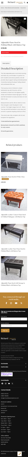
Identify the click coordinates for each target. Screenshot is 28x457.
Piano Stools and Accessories (12, 7)
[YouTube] (16, 303)
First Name (4, 316)
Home (2, 7)
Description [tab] (6, 63)
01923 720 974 (4, 393)
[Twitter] (21, 303)
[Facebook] (6, 303)
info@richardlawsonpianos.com (10, 398)
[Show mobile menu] (2, 2)
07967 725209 (4, 396)
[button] (25, 19)
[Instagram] (11, 303)
